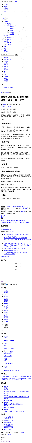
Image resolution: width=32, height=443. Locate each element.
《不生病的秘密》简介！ (10, 236)
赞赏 (2, 217)
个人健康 (6, 61)
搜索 (16, 54)
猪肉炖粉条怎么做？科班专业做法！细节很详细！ (15, 222)
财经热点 (6, 316)
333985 (5, 337)
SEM (5, 73)
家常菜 (12, 231)
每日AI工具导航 (8, 353)
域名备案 (7, 377)
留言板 (5, 6)
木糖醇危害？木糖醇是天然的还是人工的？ (15, 243)
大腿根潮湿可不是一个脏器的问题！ (13, 220)
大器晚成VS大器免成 (9, 254)
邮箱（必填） (18, 266)
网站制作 (12, 30)
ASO (5, 68)
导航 (5, 345)
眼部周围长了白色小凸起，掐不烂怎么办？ (15, 248)
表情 (2, 281)
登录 (16, 1)
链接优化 (12, 28)
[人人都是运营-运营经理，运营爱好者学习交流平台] (9, 17)
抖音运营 (9, 23)
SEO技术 (16, 379)
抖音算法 (9, 37)
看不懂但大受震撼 (8, 363)
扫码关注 (3, 441)
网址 (16, 269)
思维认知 (9, 43)
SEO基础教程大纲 (8, 417)
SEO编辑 (6, 80)
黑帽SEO (6, 76)
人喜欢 (3, 215)
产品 (5, 11)
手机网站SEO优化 (8, 427)
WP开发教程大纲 (8, 426)
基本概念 (12, 32)
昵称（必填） (18, 263)
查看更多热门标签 (8, 87)
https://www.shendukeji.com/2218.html (16, 206)
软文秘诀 (6, 64)
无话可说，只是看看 (9, 340)
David (4, 104)
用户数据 (6, 35)
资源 (5, 360)
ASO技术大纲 (7, 422)
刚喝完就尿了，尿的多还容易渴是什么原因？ (16, 252)
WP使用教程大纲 (8, 418)
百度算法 (9, 39)
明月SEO (22, 211)
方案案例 (9, 44)
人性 (21, 378)
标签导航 (6, 10)
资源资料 (6, 317)
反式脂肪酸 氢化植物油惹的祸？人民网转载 (15, 238)
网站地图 (6, 8)
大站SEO (6, 57)
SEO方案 (6, 63)
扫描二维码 (26, 208)
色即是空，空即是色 (9, 348)
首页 (2, 92)
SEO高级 (12, 34)
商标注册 (6, 66)
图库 (5, 294)
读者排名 (6, 4)
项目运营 (6, 41)
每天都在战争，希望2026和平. (11, 370)
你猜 (9, 434)
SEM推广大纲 (7, 429)
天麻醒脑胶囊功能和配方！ (11, 250)
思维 (5, 71)
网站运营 (9, 25)
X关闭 (2, 18)
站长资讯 (6, 81)
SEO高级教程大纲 (8, 424)
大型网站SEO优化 (8, 420)
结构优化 (12, 27)
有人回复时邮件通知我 (13, 284)
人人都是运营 (22, 432)
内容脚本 (6, 21)
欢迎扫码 (8, 441)
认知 (5, 74)
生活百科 (6, 92)
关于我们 (6, 51)
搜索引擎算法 (7, 59)
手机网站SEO (10, 379)
